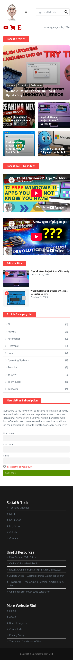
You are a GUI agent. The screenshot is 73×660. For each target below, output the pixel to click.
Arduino (11, 85)
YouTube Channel (19, 507)
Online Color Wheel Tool (23, 563)
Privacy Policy (16, 635)
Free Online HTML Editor (22, 557)
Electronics (23, 85)
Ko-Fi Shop (15, 519)
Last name (8, 444)
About (12, 616)
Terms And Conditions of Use (25, 641)
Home (12, 610)
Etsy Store (15, 526)
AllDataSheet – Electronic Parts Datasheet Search (36, 575)
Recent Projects (18, 623)
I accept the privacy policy (19, 466)
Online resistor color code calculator (29, 591)
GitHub (13, 532)
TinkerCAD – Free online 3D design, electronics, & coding (35, 583)
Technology (36, 85)
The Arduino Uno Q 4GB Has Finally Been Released (18, 120)
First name (8, 433)
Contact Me (15, 629)
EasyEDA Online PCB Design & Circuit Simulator (35, 569)
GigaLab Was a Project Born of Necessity (49, 120)
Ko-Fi (12, 513)
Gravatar (14, 538)
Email (6, 455)
